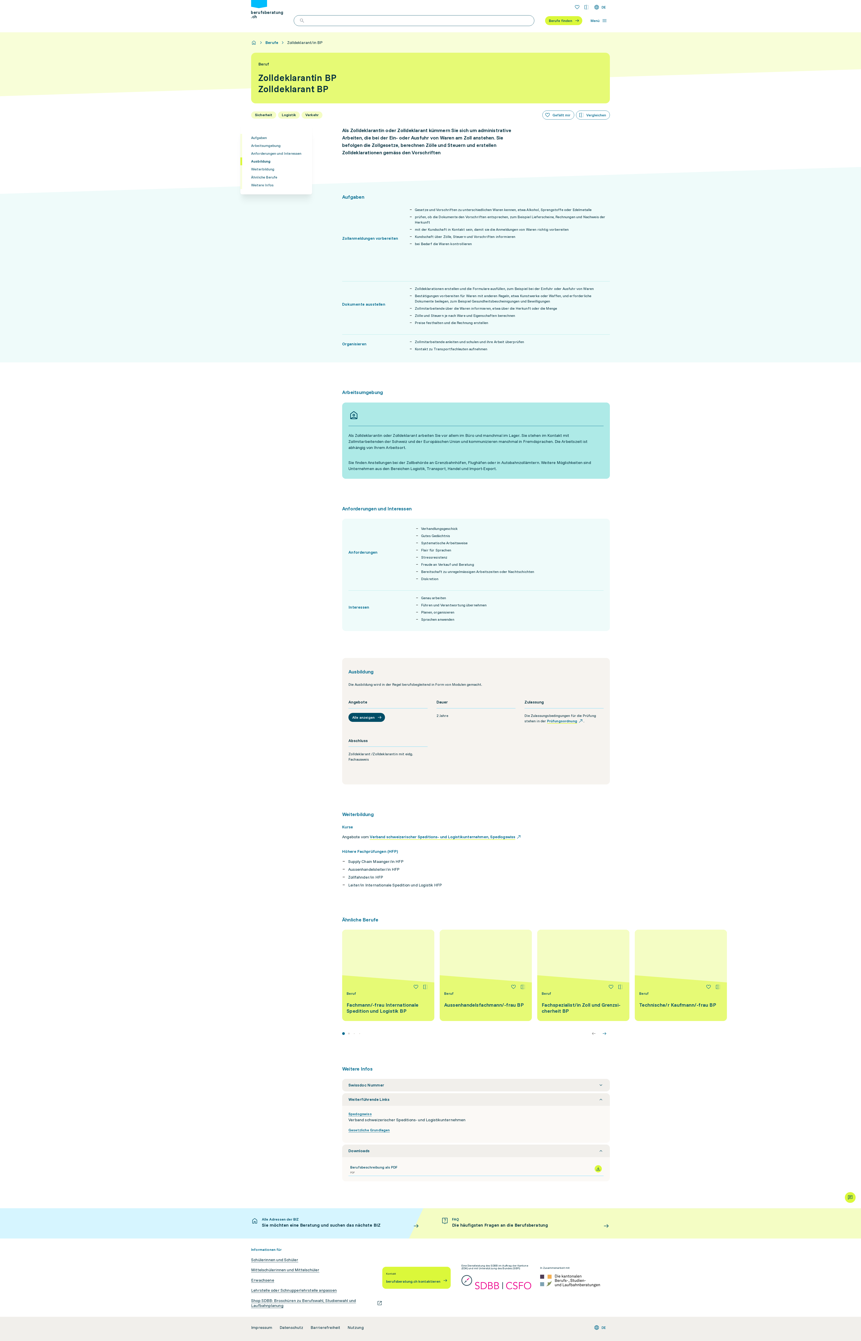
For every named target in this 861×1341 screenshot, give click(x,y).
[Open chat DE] (850, 1197)
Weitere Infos (262, 185)
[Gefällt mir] (415, 986)
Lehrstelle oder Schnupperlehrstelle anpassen (294, 1290)
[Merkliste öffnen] (577, 7)
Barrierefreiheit (325, 1327)
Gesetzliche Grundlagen (369, 1130)
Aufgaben (259, 137)
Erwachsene (262, 1280)
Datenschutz (291, 1327)
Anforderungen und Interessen (276, 153)
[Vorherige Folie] (593, 1033)
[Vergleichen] (425, 986)
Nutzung (356, 1327)
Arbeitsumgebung (265, 145)
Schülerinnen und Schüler (274, 1259)
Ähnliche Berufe (264, 177)
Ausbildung (261, 161)
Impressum (261, 1327)
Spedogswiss (360, 1114)
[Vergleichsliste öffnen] (586, 7)
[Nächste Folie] (604, 1033)
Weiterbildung (262, 169)
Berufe (271, 43)
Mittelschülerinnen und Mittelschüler (285, 1269)
